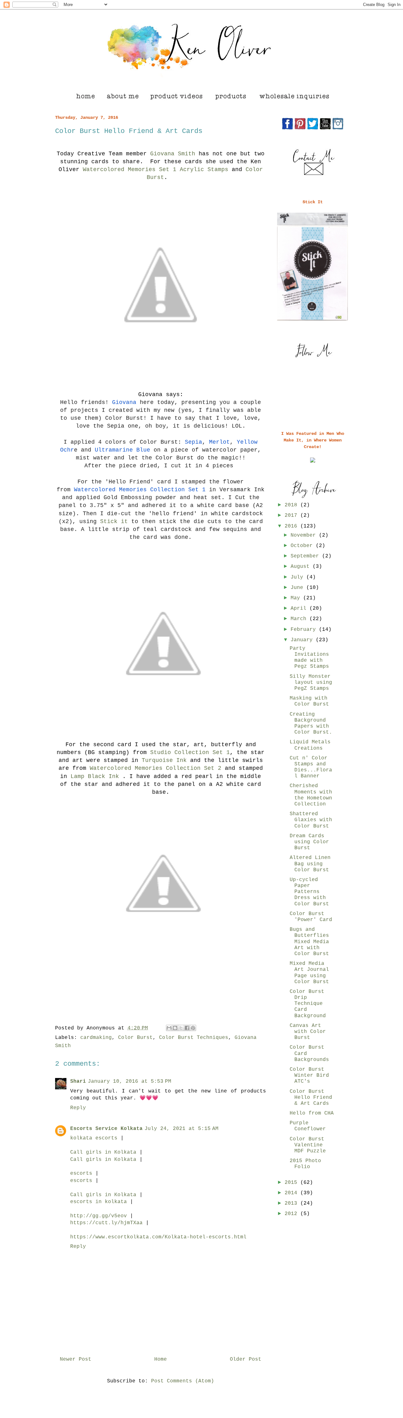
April (300, 608)
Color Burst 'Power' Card (311, 917)
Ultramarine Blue (122, 450)
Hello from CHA (312, 1113)
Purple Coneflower (308, 1126)
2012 (292, 1214)
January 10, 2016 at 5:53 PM (129, 1081)
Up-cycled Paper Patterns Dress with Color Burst (309, 892)
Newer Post (75, 1359)
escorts (81, 1173)
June (298, 588)
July (298, 577)
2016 (292, 526)
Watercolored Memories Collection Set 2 (155, 768)
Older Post (245, 1359)
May (297, 598)
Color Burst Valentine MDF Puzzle (308, 1145)
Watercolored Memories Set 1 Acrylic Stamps (155, 169)
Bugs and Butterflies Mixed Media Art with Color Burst (309, 942)
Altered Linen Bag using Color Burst (310, 864)
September (306, 556)
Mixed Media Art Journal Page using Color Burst (309, 973)
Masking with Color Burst (309, 701)
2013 (292, 1203)
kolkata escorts (93, 1138)
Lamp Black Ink (96, 776)
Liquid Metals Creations (310, 745)
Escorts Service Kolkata (106, 1129)
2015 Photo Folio (305, 1164)
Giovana (122, 402)
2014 (292, 1193)
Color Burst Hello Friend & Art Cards (311, 1097)
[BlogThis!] (175, 1028)
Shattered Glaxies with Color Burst (311, 820)
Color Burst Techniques (193, 1037)
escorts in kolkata (98, 1202)
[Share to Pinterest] (193, 1028)
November (305, 535)
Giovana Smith (172, 154)
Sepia (193, 442)
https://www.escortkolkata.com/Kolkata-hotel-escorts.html (158, 1237)
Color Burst (135, 1037)
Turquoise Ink (164, 760)
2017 (292, 515)
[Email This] (169, 1028)
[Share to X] (181, 1028)
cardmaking (96, 1037)
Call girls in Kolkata (103, 1152)
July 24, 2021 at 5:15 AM (182, 1129)
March (300, 619)
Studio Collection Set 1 (190, 752)
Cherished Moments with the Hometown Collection (311, 795)
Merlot (219, 442)
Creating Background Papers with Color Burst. (311, 723)
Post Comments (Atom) (182, 1381)
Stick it (114, 521)
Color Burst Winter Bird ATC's (309, 1075)
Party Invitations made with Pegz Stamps (309, 658)
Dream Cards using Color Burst (309, 842)
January (303, 640)
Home (160, 1359)
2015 (292, 1182)
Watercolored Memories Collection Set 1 (140, 490)
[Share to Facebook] (187, 1028)
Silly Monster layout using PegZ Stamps (311, 682)
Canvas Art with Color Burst (308, 1031)
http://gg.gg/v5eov (98, 1216)
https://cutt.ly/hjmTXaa (106, 1223)
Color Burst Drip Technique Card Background (308, 1004)
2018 (292, 505)
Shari (78, 1081)
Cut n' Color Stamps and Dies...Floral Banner (311, 767)
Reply (78, 1108)
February (305, 629)
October (303, 546)
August (302, 566)
